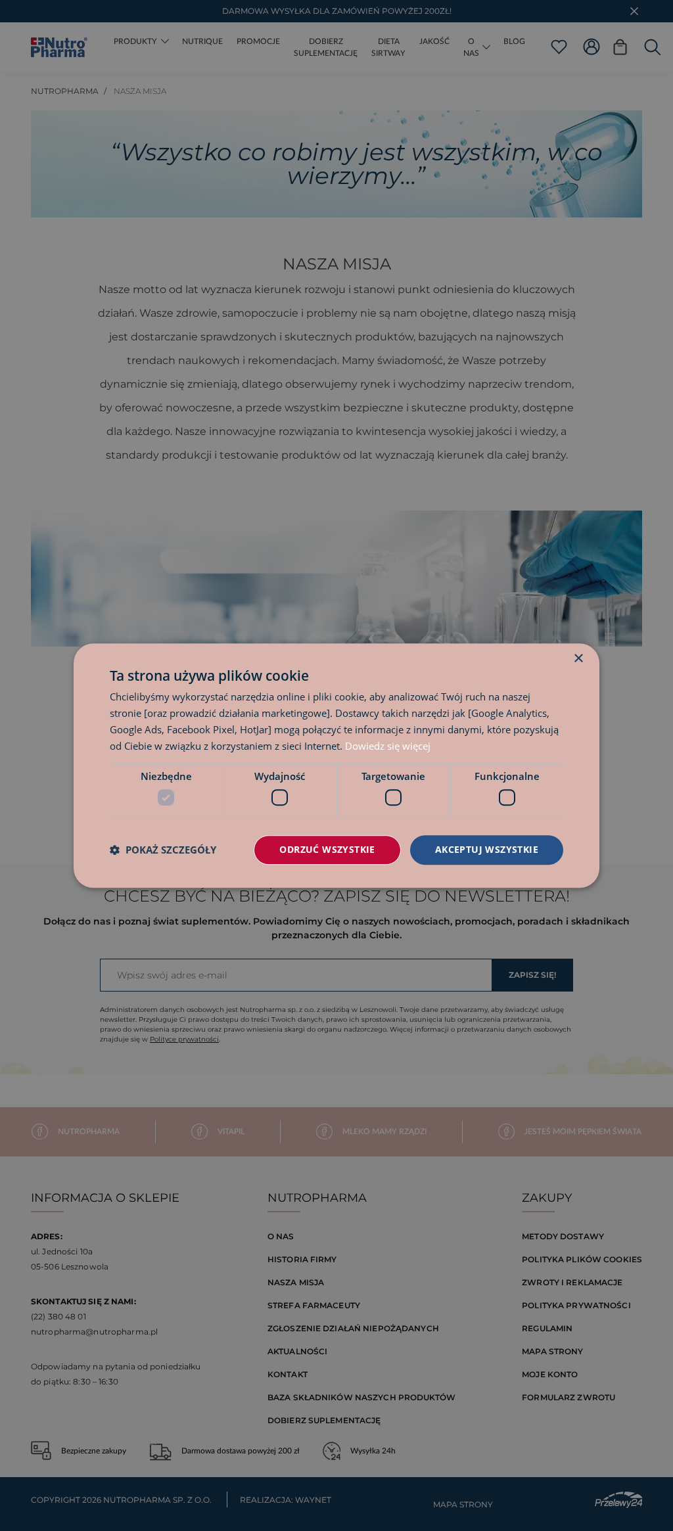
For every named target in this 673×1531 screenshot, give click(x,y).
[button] (163, 850)
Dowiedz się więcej (387, 745)
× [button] (578, 659)
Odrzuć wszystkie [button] (327, 849)
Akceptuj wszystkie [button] (486, 849)
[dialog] (336, 765)
